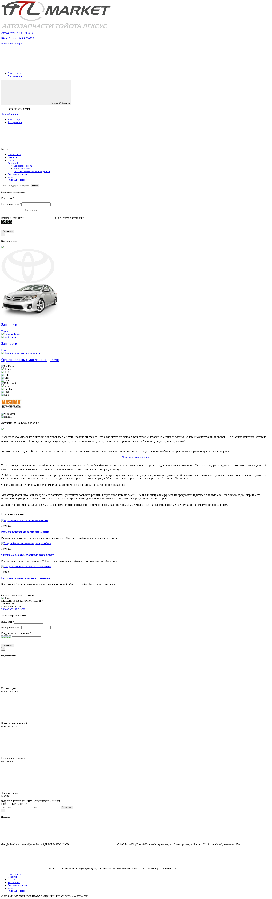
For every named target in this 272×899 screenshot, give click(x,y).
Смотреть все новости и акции (17, 595)
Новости (12, 157)
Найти (35, 185)
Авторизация (15, 76)
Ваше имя (7, 198)
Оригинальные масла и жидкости (32, 171)
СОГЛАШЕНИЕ (17, 180)
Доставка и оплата (17, 174)
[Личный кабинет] (24, 67)
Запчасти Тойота (23, 165)
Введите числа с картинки (69, 217)
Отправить (67, 807)
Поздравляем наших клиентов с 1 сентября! (26, 578)
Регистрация (14, 73)
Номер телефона (11, 204)
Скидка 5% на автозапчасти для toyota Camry (27, 554)
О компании (14, 154)
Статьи (11, 160)
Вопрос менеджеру (11, 43)
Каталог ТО (14, 882)
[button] (32, 138)
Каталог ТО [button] (14, 163)
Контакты (13, 177)
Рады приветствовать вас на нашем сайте (25, 532)
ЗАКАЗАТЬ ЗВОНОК (13, 609)
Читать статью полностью (136, 457)
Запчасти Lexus (22, 168)
